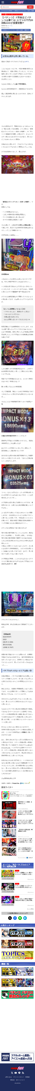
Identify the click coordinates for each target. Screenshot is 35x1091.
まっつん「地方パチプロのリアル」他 (14, 14)
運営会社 (12, 1080)
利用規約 (27, 1077)
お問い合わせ (8, 1077)
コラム (3, 14)
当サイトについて (20, 1080)
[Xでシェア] (10, 918)
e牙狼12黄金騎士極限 (8, 878)
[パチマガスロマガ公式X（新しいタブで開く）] (12, 1073)
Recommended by (22, 857)
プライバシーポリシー (18, 1077)
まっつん (10, 25)
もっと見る (30, 909)
